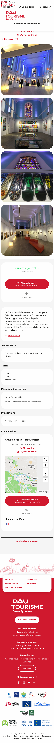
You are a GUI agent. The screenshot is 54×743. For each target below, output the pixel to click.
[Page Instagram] (24, 683)
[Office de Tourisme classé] (16, 695)
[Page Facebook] (19, 683)
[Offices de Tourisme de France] (9, 695)
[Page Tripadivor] (34, 683)
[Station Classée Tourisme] (23, 695)
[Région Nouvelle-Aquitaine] (12, 704)
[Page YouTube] (29, 683)
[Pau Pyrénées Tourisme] (15, 15)
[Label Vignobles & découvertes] (27, 713)
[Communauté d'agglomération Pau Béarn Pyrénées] (42, 704)
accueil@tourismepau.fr (30, 635)
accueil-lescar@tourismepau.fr (30, 648)
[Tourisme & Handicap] (27, 704)
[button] (26, 7)
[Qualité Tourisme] (31, 695)
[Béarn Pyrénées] (42, 695)
